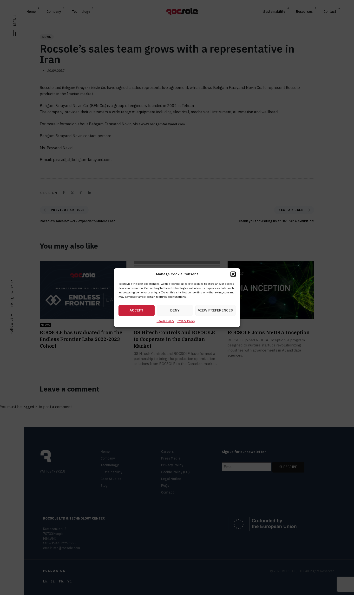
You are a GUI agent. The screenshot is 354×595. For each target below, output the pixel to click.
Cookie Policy (165, 321)
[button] (233, 274)
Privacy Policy (186, 321)
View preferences (215, 310)
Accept (137, 310)
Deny (175, 310)
